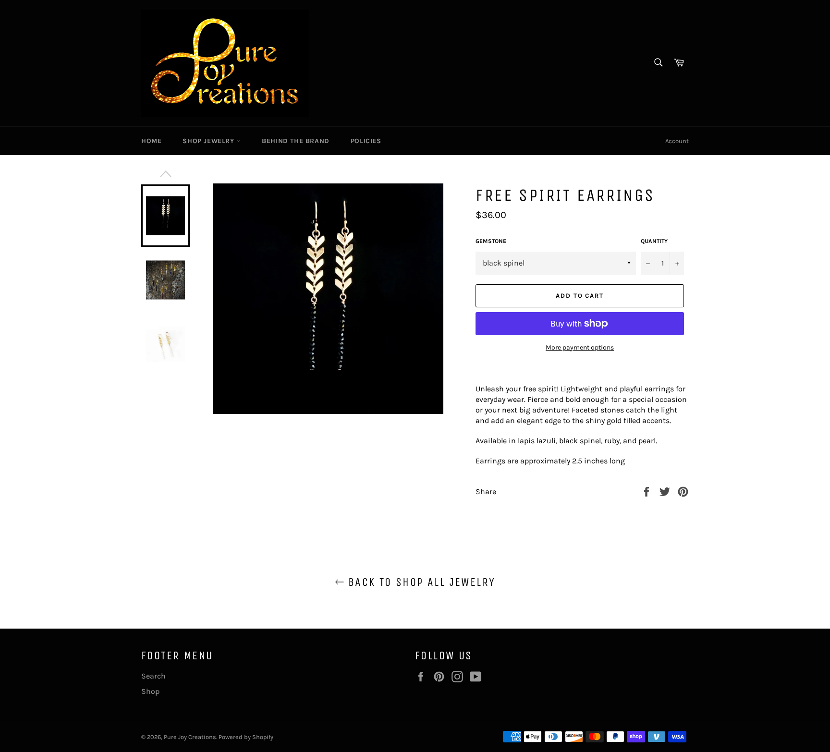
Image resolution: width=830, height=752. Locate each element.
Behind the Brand (296, 141)
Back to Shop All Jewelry (420, 582)
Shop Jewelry (209, 141)
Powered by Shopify (246, 736)
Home (151, 141)
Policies (366, 141)
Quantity (654, 241)
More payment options (580, 347)
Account (677, 141)
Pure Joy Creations (190, 736)
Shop (150, 691)
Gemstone (491, 241)
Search (153, 675)
